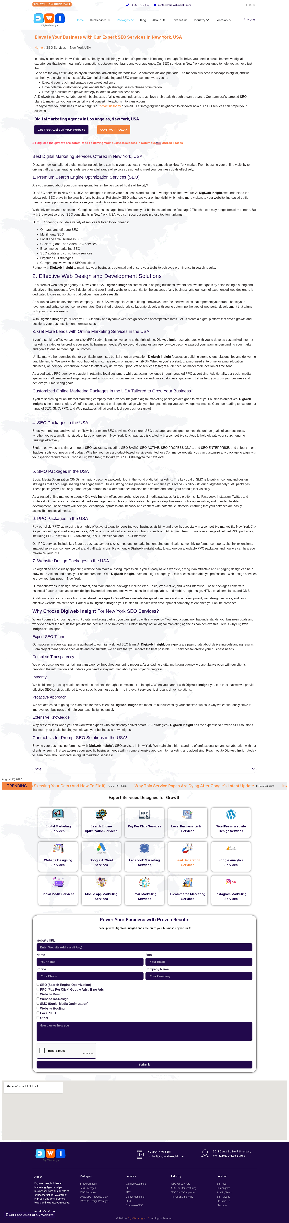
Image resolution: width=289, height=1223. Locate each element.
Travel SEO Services (182, 1197)
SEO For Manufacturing (183, 1188)
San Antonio (223, 1197)
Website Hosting (52, 1008)
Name (41, 955)
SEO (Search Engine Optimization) (65, 984)
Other (44, 1017)
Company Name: (157, 969)
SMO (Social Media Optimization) (64, 1003)
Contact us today (109, 106)
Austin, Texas (224, 1192)
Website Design (52, 994)
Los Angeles (223, 1188)
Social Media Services (58, 894)
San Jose (221, 1184)
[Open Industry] (207, 20)
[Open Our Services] (109, 20)
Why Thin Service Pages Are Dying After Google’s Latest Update (95, 785)
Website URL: (46, 940)
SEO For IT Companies (183, 1192)
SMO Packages (88, 1184)
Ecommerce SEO (134, 1205)
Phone (41, 969)
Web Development (136, 1184)
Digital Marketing (135, 1197)
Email (149, 955)
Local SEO (48, 1013)
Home (38, 47)
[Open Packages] (132, 20)
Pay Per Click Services (144, 826)
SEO (128, 1188)
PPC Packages (88, 1192)
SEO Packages (88, 1188)
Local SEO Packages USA (94, 1197)
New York (222, 1205)
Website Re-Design (54, 998)
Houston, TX (223, 1201)
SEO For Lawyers (180, 1184)
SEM (128, 1201)
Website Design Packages (94, 1201)
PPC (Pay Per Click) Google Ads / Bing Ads (72, 989)
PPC (128, 1192)
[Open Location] (230, 20)
